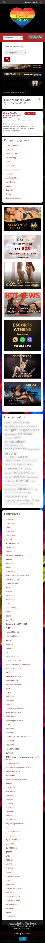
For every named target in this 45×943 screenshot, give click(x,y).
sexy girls (23, 480)
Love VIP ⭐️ (10, 620)
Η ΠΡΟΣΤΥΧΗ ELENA (13, 660)
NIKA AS (9, 539)
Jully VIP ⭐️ (10, 696)
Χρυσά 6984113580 (13, 876)
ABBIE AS (9, 860)
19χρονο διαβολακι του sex (15, 824)
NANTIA (9, 672)
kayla (32, 473)
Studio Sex (9, 190)
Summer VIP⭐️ (11, 791)
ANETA (8, 628)
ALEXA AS (9, 804)
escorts (11, 453)
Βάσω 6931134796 (12, 580)
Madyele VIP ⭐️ (11, 904)
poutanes (19, 476)
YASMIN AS (10, 745)
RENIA (8, 725)
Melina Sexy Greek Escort (15, 555)
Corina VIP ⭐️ (11, 916)
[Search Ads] (7, 59)
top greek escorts (10, 489)
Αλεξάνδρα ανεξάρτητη (13, 684)
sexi (13, 481)
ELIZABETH (10, 868)
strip (32, 481)
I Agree (22, 938)
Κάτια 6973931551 (12, 749)
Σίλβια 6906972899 (12, 656)
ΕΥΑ (7, 652)
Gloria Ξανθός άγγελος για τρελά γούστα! (12, 115)
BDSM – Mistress (12, 146)
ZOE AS (8, 616)
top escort (16, 485)
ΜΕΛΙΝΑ (9, 559)
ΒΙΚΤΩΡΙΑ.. (10, 908)
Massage (9, 186)
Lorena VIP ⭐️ (11, 844)
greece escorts (24, 464)
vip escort (25, 488)
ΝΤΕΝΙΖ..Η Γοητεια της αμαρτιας (17, 779)
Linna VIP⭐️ (10, 812)
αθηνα (35, 500)
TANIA (8, 588)
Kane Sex (9, 174)
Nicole (8, 880)
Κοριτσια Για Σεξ (25, 493)
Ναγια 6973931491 (12, 632)
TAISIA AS (9, 563)
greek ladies (8, 473)
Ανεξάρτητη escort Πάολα (14, 721)
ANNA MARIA (10, 717)
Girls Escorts (10, 166)
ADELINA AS (10, 808)
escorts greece (12, 460)
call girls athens (10, 434)
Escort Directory (13, 445)
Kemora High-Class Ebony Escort (17, 576)
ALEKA (8, 692)
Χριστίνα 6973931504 (13, 713)
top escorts (24, 485)
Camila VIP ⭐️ (11, 519)
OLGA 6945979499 (12, 763)
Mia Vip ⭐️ (9, 836)
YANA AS (9, 864)
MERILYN (9, 644)
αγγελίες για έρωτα (16, 496)
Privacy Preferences (23, 934)
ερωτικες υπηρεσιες (26, 504)
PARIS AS (9, 596)
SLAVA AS (9, 753)
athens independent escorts (15, 426)
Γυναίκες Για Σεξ (11, 493)
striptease (8, 485)
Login (40, 2)
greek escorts (14, 468)
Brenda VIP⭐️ (11, 523)
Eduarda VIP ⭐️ (11, 608)
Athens (8, 422)
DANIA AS (9, 800)
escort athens (15, 441)
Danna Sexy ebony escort (15, 709)
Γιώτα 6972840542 (12, 584)
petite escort (8, 477)
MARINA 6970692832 (13, 676)
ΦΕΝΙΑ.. (9, 912)
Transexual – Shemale (13, 198)
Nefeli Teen (10, 729)
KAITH (8, 688)
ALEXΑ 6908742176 (13, 543)
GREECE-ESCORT (10, 120)
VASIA (8, 856)
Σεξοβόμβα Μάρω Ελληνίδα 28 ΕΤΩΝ (18, 767)
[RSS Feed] (4, 2)
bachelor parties (31, 426)
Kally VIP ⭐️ (10, 892)
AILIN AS (9, 527)
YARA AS (9, 783)
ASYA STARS (10, 531)
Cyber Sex (9, 150)
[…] (21, 131)
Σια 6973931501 (11, 848)
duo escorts (25, 433)
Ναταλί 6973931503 (13, 896)
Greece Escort (10, 465)
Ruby (8, 604)
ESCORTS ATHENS (16, 457)
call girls (11, 429)
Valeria (8, 640)
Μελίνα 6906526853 (13, 771)
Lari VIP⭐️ (9, 648)
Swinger (9, 194)
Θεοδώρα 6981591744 (14, 888)
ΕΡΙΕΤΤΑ (9, 852)
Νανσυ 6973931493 (13, 900)
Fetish (8, 162)
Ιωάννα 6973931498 (13, 832)
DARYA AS (9, 795)
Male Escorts (10, 182)
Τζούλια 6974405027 (13, 840)
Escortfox (9, 872)
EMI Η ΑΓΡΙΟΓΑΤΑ (12, 680)
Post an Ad (36, 37)
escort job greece (33, 449)
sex (7, 480)
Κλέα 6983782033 (12, 636)
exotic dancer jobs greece (29, 461)
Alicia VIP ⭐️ (10, 600)
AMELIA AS (10, 884)
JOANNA (9, 592)
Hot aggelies (21, 472)
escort (17, 437)
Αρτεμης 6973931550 (13, 668)
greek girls (28, 469)
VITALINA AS (10, 787)
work (36, 489)
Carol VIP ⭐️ (10, 547)
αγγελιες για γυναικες (17, 500)
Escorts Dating (11, 158)
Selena (8, 551)
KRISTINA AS (10, 741)
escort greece (15, 448)
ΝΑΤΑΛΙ (8, 612)
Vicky (8, 705)
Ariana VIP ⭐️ (11, 572)
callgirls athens (29, 430)
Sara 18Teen (10, 535)
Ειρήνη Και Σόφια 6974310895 (16, 624)
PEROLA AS (10, 701)
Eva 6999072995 (12, 820)
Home (4, 92)
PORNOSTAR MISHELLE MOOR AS (18, 737)
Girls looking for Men (13, 170)
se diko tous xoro (32, 477)
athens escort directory (20, 423)
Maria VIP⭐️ (10, 733)
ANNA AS (9, 816)
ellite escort (8, 438)
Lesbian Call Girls (12, 178)
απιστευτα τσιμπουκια (11, 504)
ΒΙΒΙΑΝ (8, 567)
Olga (7, 828)
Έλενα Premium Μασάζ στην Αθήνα (18, 664)
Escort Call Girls (11, 154)
